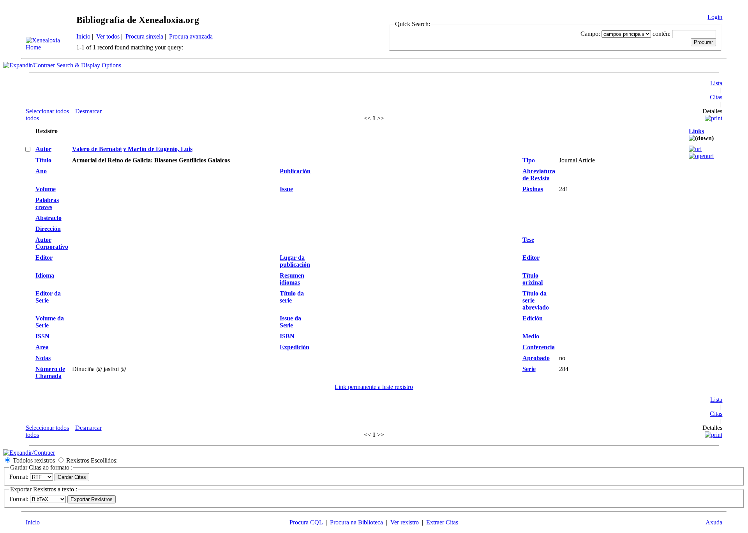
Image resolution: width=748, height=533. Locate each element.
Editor (44, 257)
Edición (532, 318)
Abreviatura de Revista (538, 174)
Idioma (44, 275)
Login (714, 17)
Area (42, 347)
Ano (41, 171)
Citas (716, 97)
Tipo (528, 160)
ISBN (287, 336)
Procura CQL (306, 522)
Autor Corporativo (51, 243)
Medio (530, 336)
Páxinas (532, 189)
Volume (45, 189)
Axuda (714, 522)
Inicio (83, 36)
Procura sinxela (144, 36)
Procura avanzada (191, 36)
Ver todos (108, 36)
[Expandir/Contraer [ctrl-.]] (29, 452)
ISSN (42, 336)
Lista (716, 83)
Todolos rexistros (34, 460)
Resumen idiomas (292, 279)
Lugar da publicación (295, 261)
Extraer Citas (442, 522)
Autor (43, 149)
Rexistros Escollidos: (92, 460)
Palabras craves (47, 203)
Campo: (590, 33)
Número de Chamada (50, 372)
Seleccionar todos (47, 111)
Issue (286, 189)
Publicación (295, 171)
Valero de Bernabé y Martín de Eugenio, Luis (132, 149)
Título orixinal (532, 279)
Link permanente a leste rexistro (374, 386)
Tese (528, 239)
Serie (529, 369)
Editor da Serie (48, 297)
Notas (43, 358)
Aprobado (536, 358)
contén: (661, 33)
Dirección (48, 228)
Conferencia (538, 347)
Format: (18, 476)
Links (696, 131)
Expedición (294, 347)
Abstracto (48, 218)
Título (43, 160)
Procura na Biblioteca (356, 522)
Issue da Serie (290, 322)
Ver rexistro (404, 522)
